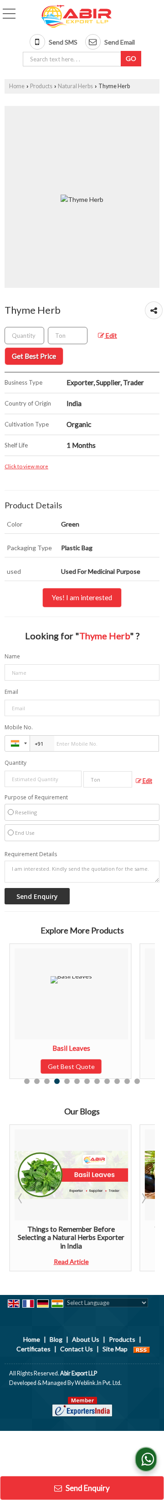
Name (12, 656)
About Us (85, 1339)
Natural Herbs (75, 86)
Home (17, 86)
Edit (110, 335)
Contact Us (76, 1349)
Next (143, 1198)
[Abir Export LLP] (76, 17)
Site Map (115, 1349)
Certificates (33, 1349)
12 (137, 1081)
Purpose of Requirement (36, 797)
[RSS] (141, 1349)
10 (117, 1081)
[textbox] (73, 59)
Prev (21, 1198)
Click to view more (26, 466)
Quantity (15, 763)
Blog (56, 1339)
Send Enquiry (87, 1488)
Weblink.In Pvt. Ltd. (98, 1383)
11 (127, 1081)
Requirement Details (31, 854)
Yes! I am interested (82, 597)
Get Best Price (34, 356)
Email (11, 692)
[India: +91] (17, 743)
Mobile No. (19, 727)
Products (41, 86)
